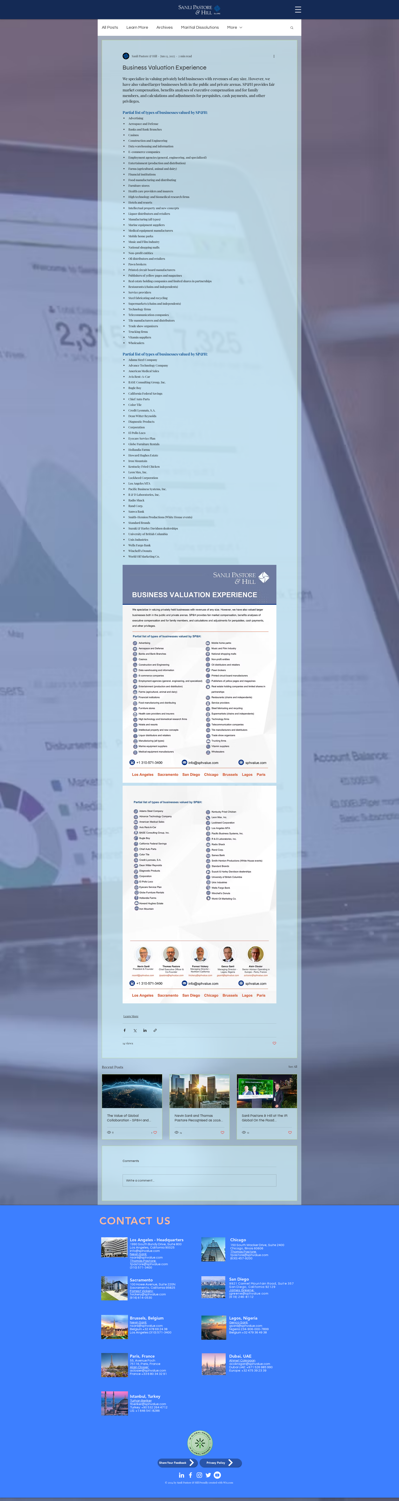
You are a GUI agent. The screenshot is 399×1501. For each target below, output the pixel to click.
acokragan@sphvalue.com (249, 1364)
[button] (298, 9)
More (232, 27)
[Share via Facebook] (125, 1030)
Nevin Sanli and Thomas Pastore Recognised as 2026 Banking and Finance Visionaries (198, 1117)
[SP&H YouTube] (217, 1475)
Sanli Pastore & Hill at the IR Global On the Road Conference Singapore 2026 (264, 1117)
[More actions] (273, 55)
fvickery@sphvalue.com (148, 1294)
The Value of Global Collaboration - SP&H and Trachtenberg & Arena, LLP (129, 1117)
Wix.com (228, 1482)
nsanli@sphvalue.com (146, 1257)
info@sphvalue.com (145, 1250)
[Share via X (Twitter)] (135, 1030)
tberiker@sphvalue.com (148, 1404)
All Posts (110, 27)
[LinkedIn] (181, 1475)
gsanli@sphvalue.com (245, 1325)
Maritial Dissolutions (200, 27)
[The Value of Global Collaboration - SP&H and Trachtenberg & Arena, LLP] (132, 1091)
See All (292, 1067)
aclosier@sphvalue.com (148, 1370)
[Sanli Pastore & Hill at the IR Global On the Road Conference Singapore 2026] (267, 1091)
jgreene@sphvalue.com (248, 1293)
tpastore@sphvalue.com (149, 1264)
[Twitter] (208, 1475)
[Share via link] (155, 1030)
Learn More (137, 27)
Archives (164, 27)
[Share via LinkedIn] (145, 1030)
